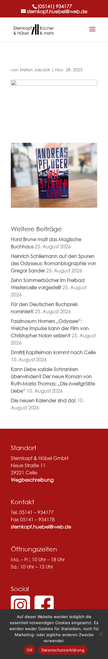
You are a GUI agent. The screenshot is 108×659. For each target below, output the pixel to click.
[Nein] (101, 634)
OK (29, 650)
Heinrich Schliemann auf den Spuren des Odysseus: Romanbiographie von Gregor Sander (53, 263)
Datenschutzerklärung (62, 650)
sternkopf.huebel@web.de (41, 526)
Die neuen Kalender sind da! (43, 400)
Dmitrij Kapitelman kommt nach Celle (53, 352)
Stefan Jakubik (35, 69)
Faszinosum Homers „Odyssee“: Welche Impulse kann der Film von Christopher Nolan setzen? (50, 328)
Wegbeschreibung (32, 480)
